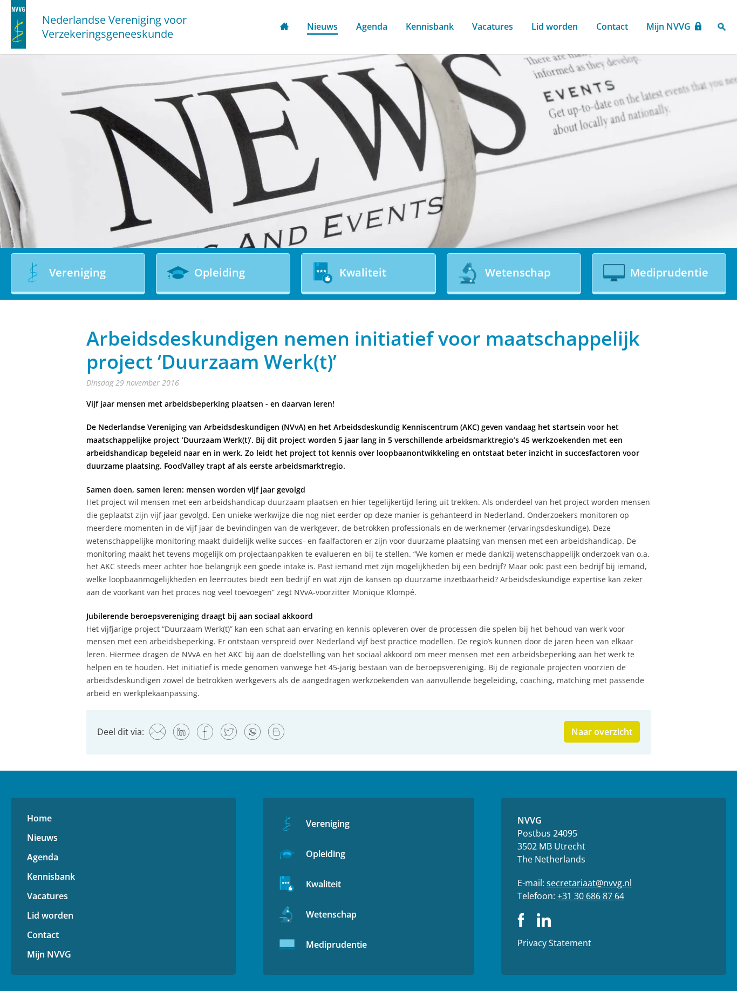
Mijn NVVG (668, 26)
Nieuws (322, 26)
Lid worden (554, 26)
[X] (229, 732)
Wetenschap (331, 914)
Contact (612, 26)
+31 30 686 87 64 (590, 896)
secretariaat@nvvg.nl (589, 883)
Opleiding (325, 854)
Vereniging (328, 824)
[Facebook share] (205, 732)
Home (284, 27)
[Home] (18, 24)
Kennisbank (430, 26)
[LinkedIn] (181, 732)
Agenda (371, 26)
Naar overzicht (601, 732)
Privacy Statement (554, 943)
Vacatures (492, 26)
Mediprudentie (336, 944)
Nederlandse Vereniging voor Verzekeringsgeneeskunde (114, 27)
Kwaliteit (323, 884)
